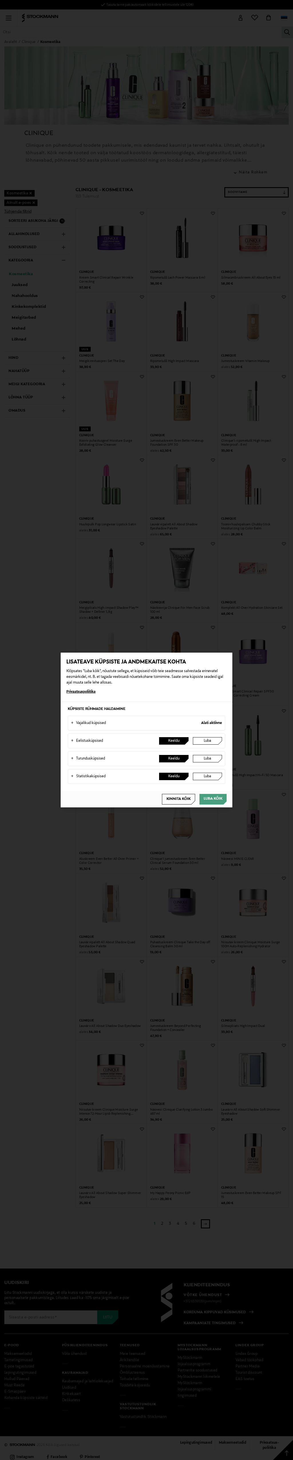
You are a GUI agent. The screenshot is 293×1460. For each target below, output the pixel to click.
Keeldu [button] (173, 741)
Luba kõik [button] (213, 799)
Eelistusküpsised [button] (87, 740)
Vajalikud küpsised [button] (88, 723)
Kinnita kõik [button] (179, 799)
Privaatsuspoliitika (81, 692)
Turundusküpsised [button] (88, 758)
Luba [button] (207, 741)
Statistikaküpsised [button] (88, 776)
